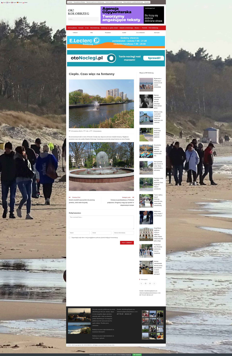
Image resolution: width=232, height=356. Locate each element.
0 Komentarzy (97, 131)
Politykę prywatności (126, 354)
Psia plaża (147, 2)
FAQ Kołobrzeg (94, 28)
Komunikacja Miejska (79, 2)
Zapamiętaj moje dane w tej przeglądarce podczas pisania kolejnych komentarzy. (95, 237)
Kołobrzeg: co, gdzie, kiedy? (109, 28)
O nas (87, 28)
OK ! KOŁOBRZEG (87, 345)
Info (91, 32)
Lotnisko (70, 2)
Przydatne (108, 32)
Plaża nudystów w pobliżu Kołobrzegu (133, 2)
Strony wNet (111, 345)
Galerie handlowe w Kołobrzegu (113, 2)
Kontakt (80, 28)
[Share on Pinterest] (150, 283)
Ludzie (124, 32)
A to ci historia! (140, 32)
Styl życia (156, 32)
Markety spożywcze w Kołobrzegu (95, 2)
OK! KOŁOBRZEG (78, 12)
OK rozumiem (137, 354)
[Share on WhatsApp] (154, 283)
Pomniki (144, 28)
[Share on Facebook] (145, 283)
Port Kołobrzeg (153, 28)
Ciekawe (75, 32)
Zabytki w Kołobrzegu (126, 28)
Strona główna (72, 28)
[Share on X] (141, 283)
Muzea (137, 28)
